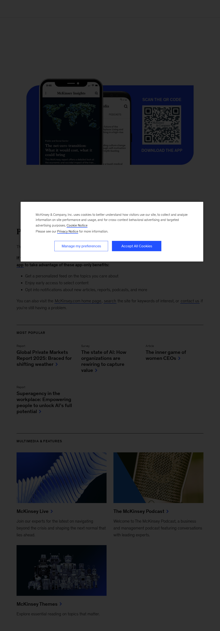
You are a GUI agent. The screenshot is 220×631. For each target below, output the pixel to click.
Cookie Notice (77, 225)
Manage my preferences (81, 246)
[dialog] (112, 232)
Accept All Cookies (136, 246)
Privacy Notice (67, 231)
